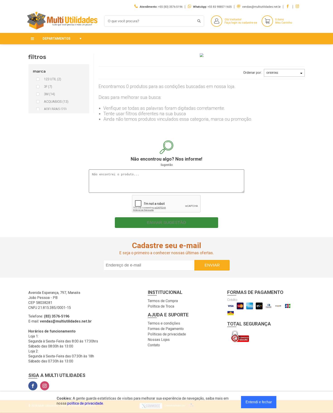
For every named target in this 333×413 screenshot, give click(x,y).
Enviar (212, 265)
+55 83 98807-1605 (220, 6)
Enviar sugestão (166, 222)
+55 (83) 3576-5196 (170, 6)
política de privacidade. (85, 403)
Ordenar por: (252, 73)
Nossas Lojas (159, 339)
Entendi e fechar (259, 402)
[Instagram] (44, 385)
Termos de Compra (163, 301)
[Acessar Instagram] (298, 6)
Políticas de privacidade (167, 334)
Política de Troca (161, 306)
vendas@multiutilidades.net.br (261, 6)
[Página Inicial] (63, 29)
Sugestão (167, 164)
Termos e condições (164, 323)
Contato (154, 345)
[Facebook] (32, 385)
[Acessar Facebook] (288, 6)
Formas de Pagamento (166, 329)
